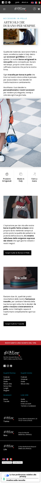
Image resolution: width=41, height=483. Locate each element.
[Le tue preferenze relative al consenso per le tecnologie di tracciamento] (4, 479)
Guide (23, 399)
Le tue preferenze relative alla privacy (22, 475)
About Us (24, 401)
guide (17, 2)
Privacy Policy (7, 462)
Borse (5, 399)
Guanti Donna (9, 373)
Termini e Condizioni (28, 406)
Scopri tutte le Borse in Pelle (17, 253)
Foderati (6, 377)
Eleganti (6, 390)
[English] (32, 2)
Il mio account (26, 404)
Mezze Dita (7, 384)
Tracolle (6, 401)
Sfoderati (6, 379)
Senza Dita (7, 386)
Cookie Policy (17, 462)
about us (25, 2)
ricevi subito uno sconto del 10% (20, 343)
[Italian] (39, 2)
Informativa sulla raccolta (14, 480)
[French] (35, 2)
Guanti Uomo (26, 373)
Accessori (7, 395)
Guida (5, 381)
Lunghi (5, 388)
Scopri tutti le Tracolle (14, 324)
